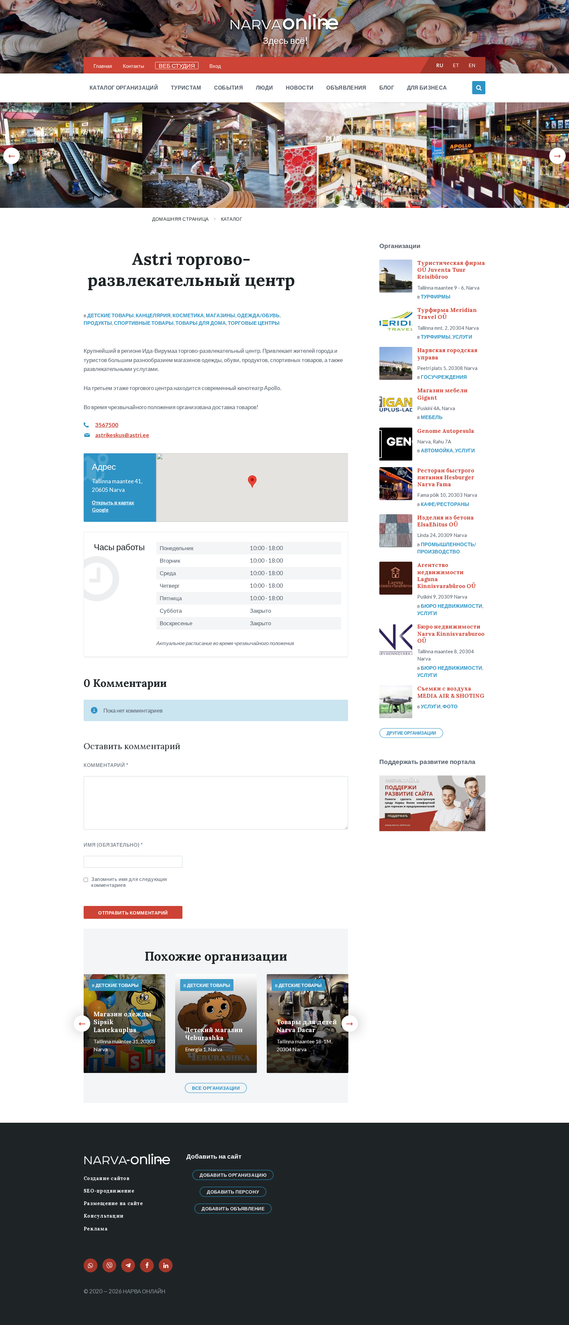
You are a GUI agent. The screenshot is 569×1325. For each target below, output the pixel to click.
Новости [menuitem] (299, 87)
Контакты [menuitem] (133, 66)
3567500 (106, 424)
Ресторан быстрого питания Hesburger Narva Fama (445, 477)
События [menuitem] (228, 87)
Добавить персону (233, 1192)
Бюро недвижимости (451, 606)
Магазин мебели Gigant (442, 394)
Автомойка (437, 450)
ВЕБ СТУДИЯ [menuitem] (177, 65)
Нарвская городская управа (447, 354)
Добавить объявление (233, 1208)
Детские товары (110, 315)
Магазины (220, 315)
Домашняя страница (180, 219)
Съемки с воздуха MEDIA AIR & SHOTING (450, 692)
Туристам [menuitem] (186, 87)
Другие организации (411, 733)
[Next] (349, 1023)
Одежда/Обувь (258, 315)
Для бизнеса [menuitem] (427, 87)
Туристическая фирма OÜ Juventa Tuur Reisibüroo (451, 270)
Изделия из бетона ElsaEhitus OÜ (445, 521)
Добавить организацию (233, 1175)
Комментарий (106, 765)
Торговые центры (254, 323)
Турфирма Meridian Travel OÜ (447, 313)
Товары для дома (201, 323)
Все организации (216, 1088)
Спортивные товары (144, 323)
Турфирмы (435, 296)
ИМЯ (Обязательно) (113, 845)
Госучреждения (444, 377)
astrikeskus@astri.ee (122, 435)
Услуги (462, 337)
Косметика (188, 315)
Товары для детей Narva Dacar (307, 1026)
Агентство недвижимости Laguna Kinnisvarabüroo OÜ (446, 575)
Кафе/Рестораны (445, 504)
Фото (450, 706)
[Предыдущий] (11, 156)
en (472, 65)
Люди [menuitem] (264, 87)
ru (439, 65)
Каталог (232, 219)
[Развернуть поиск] (478, 87)
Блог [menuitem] (386, 87)
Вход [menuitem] (215, 66)
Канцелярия (153, 315)
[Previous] (82, 1023)
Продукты (98, 323)
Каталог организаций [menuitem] (124, 87)
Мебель (432, 417)
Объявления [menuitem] (346, 87)
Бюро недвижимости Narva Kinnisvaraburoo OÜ (450, 633)
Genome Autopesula (445, 431)
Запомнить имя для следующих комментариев (129, 882)
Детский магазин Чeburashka (214, 1034)
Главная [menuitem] (103, 66)
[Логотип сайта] (284, 30)
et (456, 65)
